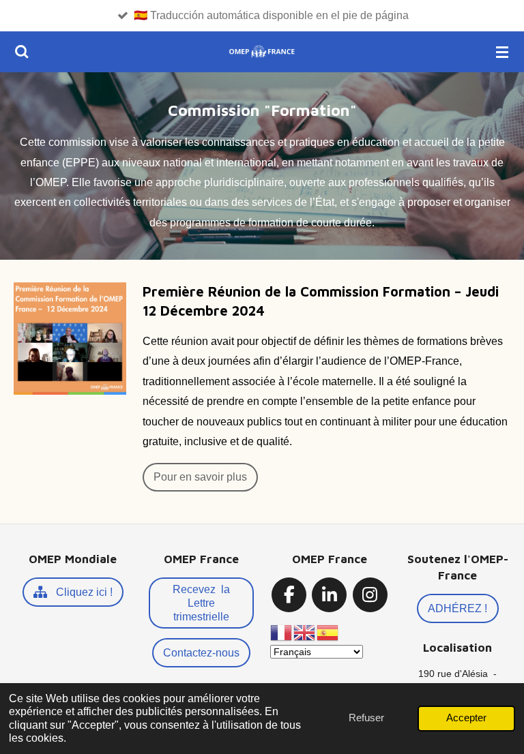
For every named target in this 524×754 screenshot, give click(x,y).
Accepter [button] (466, 717)
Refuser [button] (366, 717)
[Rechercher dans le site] (22, 51)
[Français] (281, 632)
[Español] (328, 632)
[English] (305, 632)
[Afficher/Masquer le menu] (502, 51)
